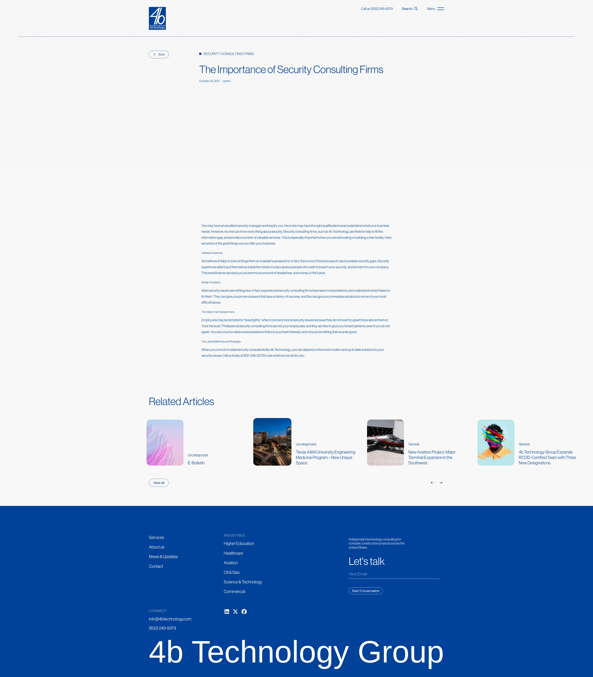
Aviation (231, 562)
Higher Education (239, 543)
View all (158, 483)
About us (156, 547)
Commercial (234, 591)
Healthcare (233, 553)
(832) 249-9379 (162, 628)
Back (161, 54)
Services (156, 537)
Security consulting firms (300, 231)
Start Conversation (365, 591)
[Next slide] (441, 482)
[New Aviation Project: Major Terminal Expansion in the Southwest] (420, 441)
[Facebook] (244, 611)
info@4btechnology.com (170, 618)
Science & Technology (243, 581)
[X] (235, 611)
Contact (156, 566)
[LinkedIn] (227, 611)
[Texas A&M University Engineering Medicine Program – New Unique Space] (308, 441)
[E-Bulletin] (200, 441)
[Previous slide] (432, 482)
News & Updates (163, 556)
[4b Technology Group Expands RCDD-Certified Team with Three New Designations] (530, 441)
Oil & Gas (232, 572)
